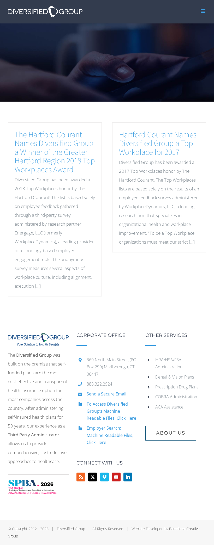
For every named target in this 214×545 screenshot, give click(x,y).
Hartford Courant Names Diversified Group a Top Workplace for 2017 (158, 143)
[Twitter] (92, 477)
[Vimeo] (104, 477)
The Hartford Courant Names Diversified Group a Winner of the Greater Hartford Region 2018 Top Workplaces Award (55, 152)
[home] (38, 337)
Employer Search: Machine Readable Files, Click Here (110, 435)
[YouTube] (116, 477)
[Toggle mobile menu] (203, 11)
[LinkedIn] (127, 477)
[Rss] (80, 477)
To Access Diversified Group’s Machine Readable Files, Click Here (111, 411)
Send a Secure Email (106, 394)
